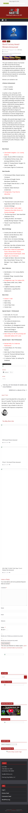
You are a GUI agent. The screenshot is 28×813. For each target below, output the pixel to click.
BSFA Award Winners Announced (9, 440)
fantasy (4, 53)
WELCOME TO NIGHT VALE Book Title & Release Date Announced (12, 569)
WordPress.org (6, 799)
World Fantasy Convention (7, 54)
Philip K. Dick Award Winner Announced (11, 462)
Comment (4, 587)
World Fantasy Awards (16, 53)
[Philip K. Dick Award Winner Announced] (14, 447)
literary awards (9, 53)
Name (2, 608)
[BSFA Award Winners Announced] (14, 425)
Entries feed (5, 793)
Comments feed (6, 796)
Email (2, 614)
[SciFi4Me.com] (2, 20)
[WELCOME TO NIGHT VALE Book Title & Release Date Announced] (14, 469)
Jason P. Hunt (13, 49)
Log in (3, 790)
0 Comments (5, 51)
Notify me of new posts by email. (9, 640)
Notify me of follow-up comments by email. (12, 636)
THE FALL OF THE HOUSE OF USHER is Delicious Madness (15, 386)
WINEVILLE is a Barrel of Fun (17, 390)
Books (8, 41)
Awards (4, 41)
